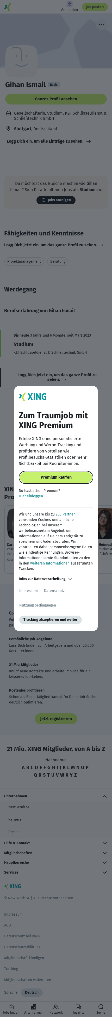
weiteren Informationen (50, 563)
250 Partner (65, 514)
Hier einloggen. (31, 496)
